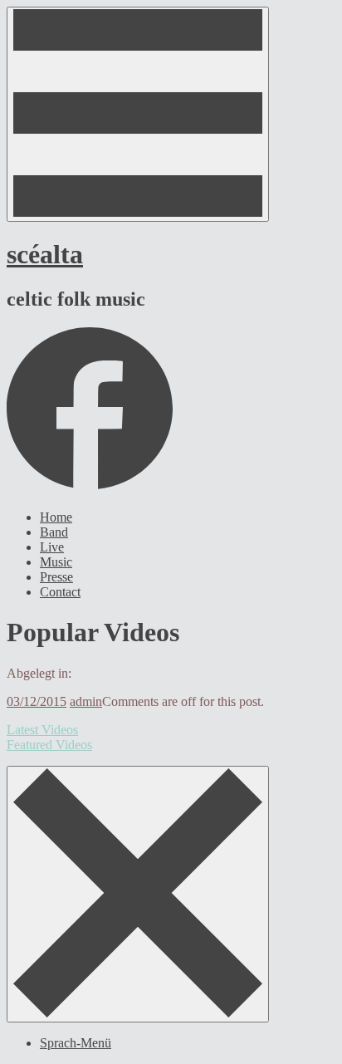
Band (54, 532)
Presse (56, 577)
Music (56, 562)
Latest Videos (42, 730)
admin (86, 701)
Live (52, 547)
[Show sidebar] (138, 114)
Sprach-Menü (75, 1043)
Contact (60, 592)
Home (56, 517)
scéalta (45, 254)
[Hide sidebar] (138, 894)
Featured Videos (49, 745)
